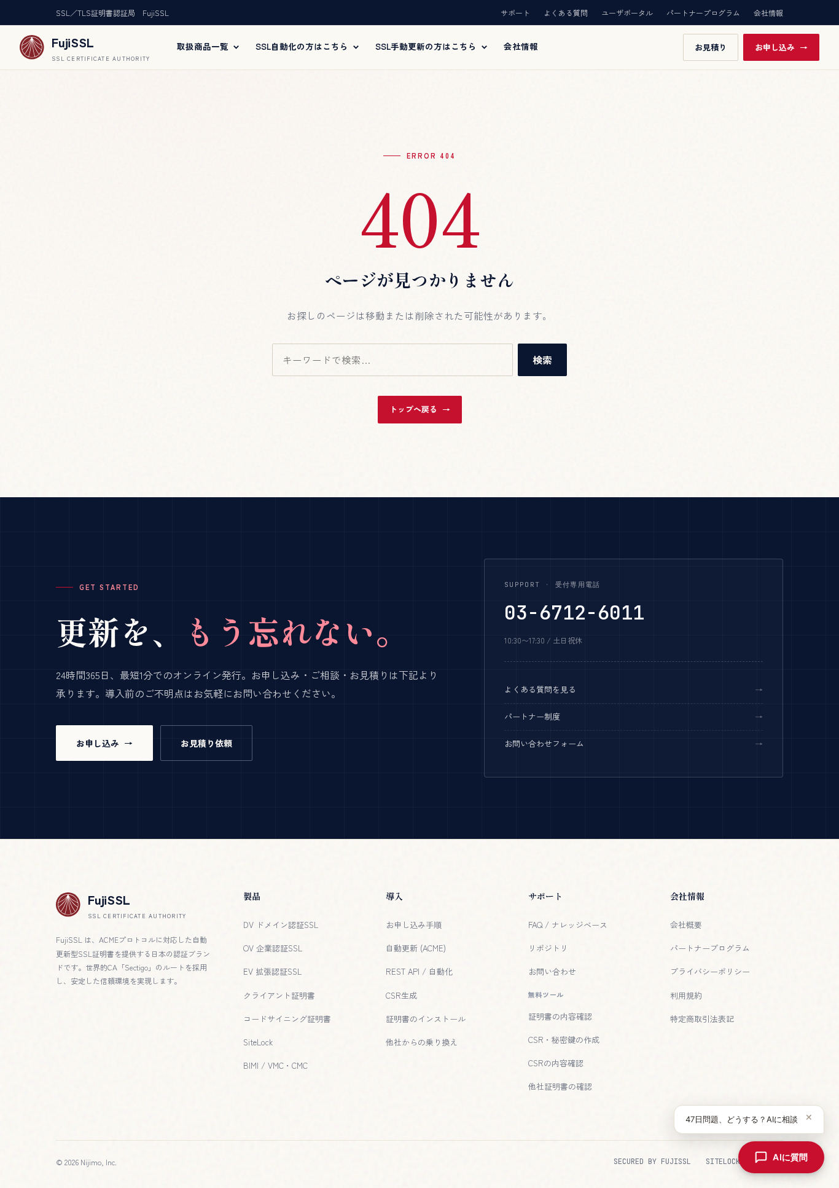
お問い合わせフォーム (544, 743)
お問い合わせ (552, 971)
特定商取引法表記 (702, 1019)
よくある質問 (566, 12)
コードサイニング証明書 (287, 1019)
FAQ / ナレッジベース (567, 924)
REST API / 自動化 (419, 971)
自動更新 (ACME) (416, 948)
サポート (515, 12)
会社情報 (768, 12)
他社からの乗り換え (422, 1042)
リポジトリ (548, 948)
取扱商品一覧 (202, 46)
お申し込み (775, 47)
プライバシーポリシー (710, 971)
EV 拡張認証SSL (272, 971)
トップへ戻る (413, 409)
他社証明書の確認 (560, 1086)
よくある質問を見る (540, 689)
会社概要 (686, 924)
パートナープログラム (703, 12)
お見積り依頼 (206, 743)
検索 (542, 359)
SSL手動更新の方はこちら (426, 46)
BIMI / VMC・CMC (275, 1065)
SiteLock (258, 1042)
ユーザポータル (627, 12)
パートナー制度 (532, 716)
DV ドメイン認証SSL (280, 924)
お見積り (711, 47)
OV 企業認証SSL (272, 948)
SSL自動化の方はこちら (302, 46)
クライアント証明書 (279, 995)
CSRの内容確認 (555, 1063)
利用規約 (686, 995)
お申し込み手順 (414, 924)
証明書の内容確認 (560, 1016)
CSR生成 (401, 995)
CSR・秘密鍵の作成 (563, 1039)
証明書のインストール (426, 1019)
